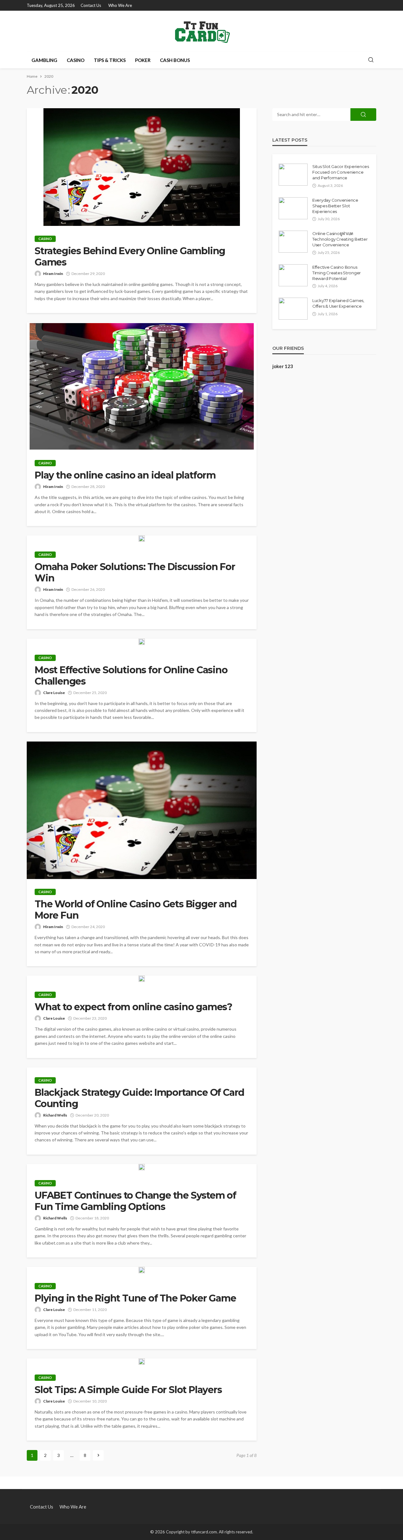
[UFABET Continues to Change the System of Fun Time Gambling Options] (142, 1167)
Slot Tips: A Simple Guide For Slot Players (128, 1390)
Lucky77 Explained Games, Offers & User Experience (338, 303)
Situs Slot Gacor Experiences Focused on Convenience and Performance (340, 172)
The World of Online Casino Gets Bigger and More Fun (136, 910)
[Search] (371, 60)
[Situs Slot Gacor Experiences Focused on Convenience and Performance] (293, 175)
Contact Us (91, 5)
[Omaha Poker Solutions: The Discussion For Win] (142, 538)
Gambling (44, 60)
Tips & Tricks (110, 60)
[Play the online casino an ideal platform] (142, 386)
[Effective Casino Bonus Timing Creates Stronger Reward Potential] (293, 275)
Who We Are (120, 5)
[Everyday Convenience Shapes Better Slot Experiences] (293, 208)
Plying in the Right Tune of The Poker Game (135, 1298)
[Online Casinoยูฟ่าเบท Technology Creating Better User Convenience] (293, 242)
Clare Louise (54, 692)
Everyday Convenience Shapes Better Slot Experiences (335, 206)
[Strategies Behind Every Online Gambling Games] (142, 167)
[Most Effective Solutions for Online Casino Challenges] (142, 642)
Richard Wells (55, 1115)
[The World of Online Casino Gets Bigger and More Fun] (142, 810)
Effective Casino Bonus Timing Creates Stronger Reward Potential (336, 273)
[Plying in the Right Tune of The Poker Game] (142, 1270)
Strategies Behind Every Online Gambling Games (130, 256)
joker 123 (282, 366)
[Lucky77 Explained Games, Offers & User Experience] (293, 309)
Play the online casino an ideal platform (125, 475)
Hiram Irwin (53, 273)
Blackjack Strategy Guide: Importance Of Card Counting (139, 1098)
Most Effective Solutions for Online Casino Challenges (131, 675)
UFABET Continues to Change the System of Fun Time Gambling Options (135, 1201)
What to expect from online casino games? (133, 1007)
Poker (142, 60)
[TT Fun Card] (201, 31)
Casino (75, 60)
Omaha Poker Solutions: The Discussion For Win (135, 572)
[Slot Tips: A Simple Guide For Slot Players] (142, 1361)
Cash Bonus (175, 60)
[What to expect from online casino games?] (142, 979)
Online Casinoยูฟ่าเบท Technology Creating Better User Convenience (339, 239)
